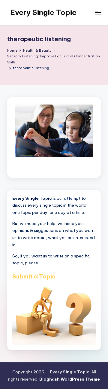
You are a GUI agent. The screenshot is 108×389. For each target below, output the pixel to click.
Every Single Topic (43, 12)
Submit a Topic (34, 276)
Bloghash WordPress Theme (69, 379)
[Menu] (98, 12)
